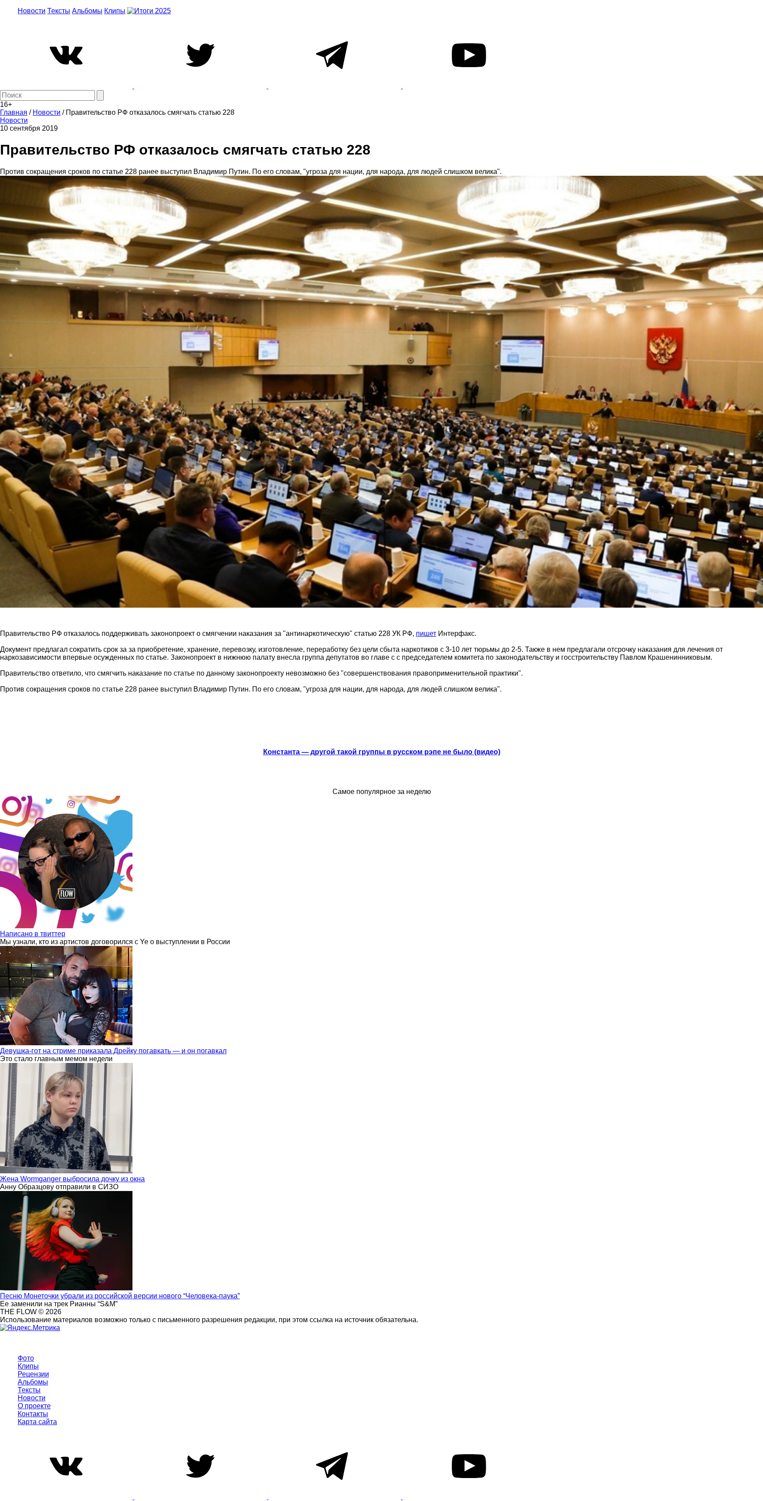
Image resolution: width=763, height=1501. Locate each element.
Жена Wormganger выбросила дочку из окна (72, 1179)
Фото (26, 1358)
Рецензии (33, 1374)
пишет (426, 633)
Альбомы (87, 11)
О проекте (34, 1406)
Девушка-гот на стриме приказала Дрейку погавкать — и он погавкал (113, 1051)
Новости (31, 11)
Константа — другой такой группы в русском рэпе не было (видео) (381, 752)
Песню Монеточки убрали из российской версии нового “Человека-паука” (120, 1296)
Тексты (58, 11)
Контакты (33, 1414)
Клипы (114, 11)
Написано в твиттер (32, 934)
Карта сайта (37, 1421)
